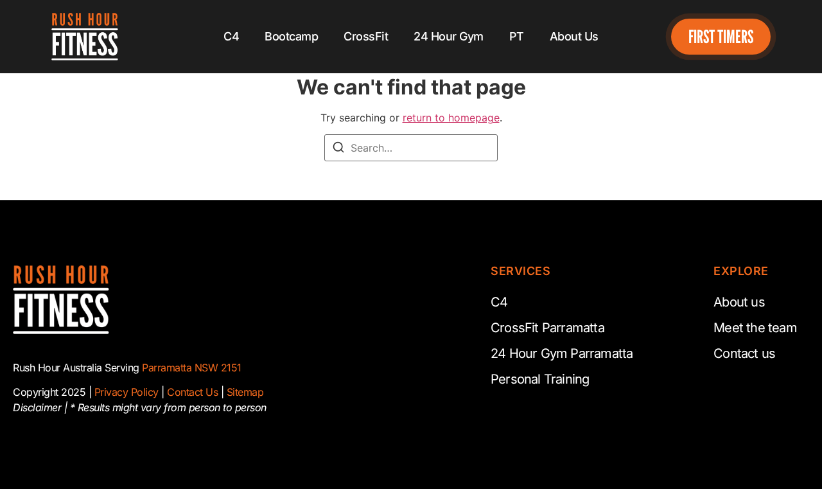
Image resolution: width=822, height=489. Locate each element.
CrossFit (366, 36)
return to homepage (451, 117)
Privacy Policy (126, 392)
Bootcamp (291, 36)
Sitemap (245, 392)
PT (516, 36)
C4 (231, 36)
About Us (574, 36)
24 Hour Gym (449, 36)
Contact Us (192, 392)
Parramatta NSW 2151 (191, 367)
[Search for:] (411, 147)
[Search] (338, 149)
